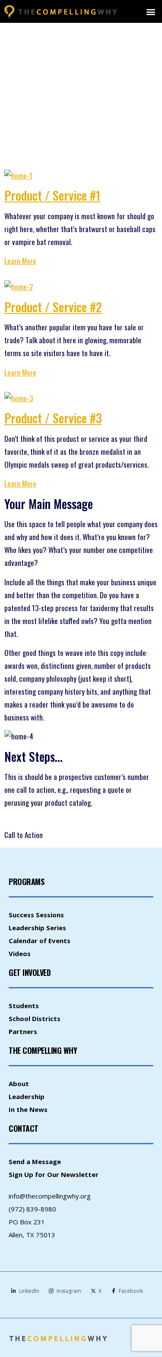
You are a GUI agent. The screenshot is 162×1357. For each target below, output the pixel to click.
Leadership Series (37, 927)
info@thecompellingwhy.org (50, 1196)
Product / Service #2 (53, 307)
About (19, 1083)
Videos (20, 953)
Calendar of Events (39, 940)
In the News (28, 1109)
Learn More (20, 260)
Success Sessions (36, 914)
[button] (150, 11)
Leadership (26, 1096)
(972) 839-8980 (32, 1209)
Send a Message (35, 1161)
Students (24, 1005)
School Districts (34, 1018)
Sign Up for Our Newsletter (53, 1174)
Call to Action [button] (23, 834)
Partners (23, 1031)
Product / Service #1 (52, 195)
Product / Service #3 (53, 418)
